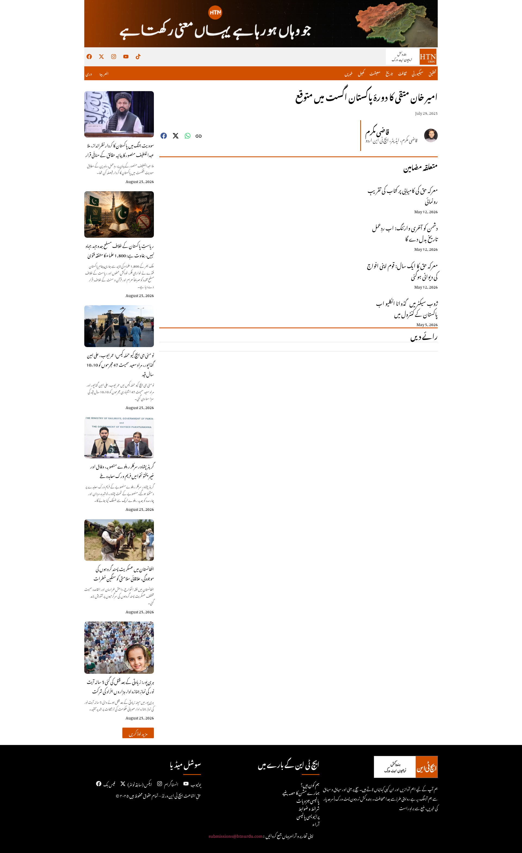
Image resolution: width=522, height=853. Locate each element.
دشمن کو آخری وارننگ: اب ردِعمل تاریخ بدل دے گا (405, 232)
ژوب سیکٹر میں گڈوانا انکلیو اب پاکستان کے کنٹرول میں (407, 307)
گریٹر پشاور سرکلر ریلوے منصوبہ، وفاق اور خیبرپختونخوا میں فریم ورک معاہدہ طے (122, 470)
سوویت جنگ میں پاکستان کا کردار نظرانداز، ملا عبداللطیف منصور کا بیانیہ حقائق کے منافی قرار (119, 149)
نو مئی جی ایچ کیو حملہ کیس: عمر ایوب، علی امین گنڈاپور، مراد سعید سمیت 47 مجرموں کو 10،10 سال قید (120, 364)
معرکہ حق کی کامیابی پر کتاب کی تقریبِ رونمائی (403, 195)
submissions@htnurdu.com (236, 835)
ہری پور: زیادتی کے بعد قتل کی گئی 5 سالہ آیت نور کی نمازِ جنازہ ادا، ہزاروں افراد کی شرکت (120, 686)
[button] (138, 733)
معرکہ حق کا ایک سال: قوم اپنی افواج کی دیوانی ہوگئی (402, 270)
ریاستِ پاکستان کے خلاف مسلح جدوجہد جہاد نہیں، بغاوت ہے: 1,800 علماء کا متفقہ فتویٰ (120, 250)
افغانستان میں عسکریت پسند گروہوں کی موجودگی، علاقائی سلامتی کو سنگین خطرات (124, 573)
